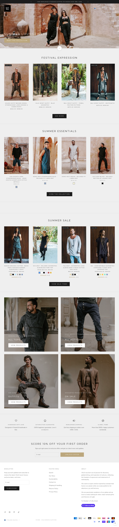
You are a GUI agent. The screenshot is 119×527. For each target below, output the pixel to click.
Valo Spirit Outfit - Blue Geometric (45, 104)
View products (18, 345)
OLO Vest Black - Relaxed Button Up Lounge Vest (103, 177)
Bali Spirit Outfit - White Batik (103, 103)
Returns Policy (53, 489)
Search (51, 473)
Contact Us (52, 482)
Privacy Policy (53, 492)
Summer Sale (34, 8)
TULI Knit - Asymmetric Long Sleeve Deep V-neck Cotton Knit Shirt (74, 267)
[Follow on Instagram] (9, 512)
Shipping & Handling (55, 485)
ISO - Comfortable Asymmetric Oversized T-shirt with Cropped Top (102, 267)
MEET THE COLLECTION (17, 40)
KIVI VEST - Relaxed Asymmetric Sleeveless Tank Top (45, 266)
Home (16, 8)
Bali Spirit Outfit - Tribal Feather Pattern (74, 104)
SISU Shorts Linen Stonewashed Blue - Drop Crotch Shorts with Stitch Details (16, 179)
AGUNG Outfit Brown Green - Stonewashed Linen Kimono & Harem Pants (16, 104)
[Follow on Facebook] (5, 512)
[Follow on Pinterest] (14, 512)
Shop (24, 8)
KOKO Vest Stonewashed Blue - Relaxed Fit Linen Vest (45, 177)
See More (59, 116)
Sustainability (53, 479)
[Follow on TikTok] (19, 512)
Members (46, 8)
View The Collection (59, 194)
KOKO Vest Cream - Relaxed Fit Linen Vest (74, 177)
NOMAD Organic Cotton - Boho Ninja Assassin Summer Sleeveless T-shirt (16, 267)
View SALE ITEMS (59, 284)
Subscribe (12, 488)
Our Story (52, 476)
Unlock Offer (72, 454)
